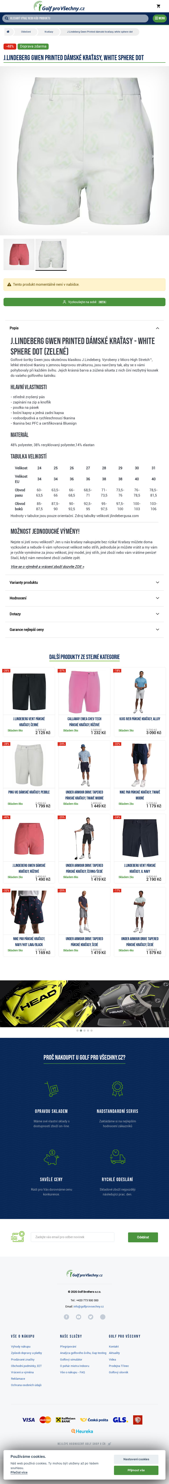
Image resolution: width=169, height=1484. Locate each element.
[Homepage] (59, 6)
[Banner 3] (84, 1030)
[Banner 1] (77, 1030)
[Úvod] (9, 32)
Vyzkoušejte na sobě (86, 302)
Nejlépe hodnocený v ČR (82, 1444)
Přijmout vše (136, 1470)
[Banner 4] (88, 1030)
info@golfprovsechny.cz (88, 1306)
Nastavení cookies (136, 1459)
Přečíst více (19, 1472)
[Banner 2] (81, 1030)
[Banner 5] (91, 1030)
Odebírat (143, 1237)
